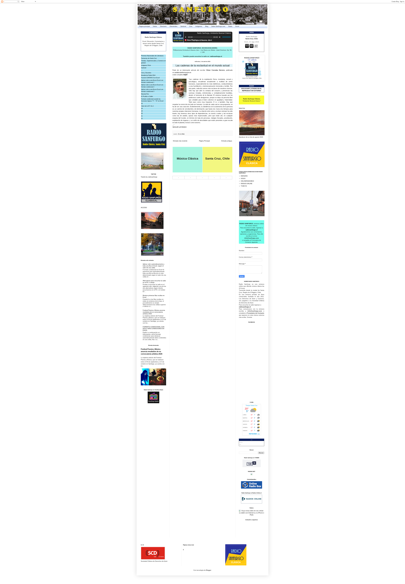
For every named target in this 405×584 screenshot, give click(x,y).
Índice (155, 26)
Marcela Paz (145, 94)
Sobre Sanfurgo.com (218, 26)
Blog (206, 26)
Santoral (183, 26)
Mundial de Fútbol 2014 (148, 75)
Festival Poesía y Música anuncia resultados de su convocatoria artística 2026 (154, 312)
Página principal (144, 26)
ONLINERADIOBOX (247, 181)
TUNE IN (244, 186)
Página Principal (204, 141)
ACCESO (144, 207)
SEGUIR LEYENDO (179, 127)
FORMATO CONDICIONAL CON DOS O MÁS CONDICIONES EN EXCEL (153, 328)
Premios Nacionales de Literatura (152, 56)
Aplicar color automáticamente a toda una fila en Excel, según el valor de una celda (153, 265)
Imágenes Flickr (146, 65)
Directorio (163, 26)
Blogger (208, 570)
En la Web (181, 134)
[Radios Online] (251, 488)
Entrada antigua (226, 141)
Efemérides (173, 26)
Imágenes (198, 26)
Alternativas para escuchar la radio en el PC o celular (154, 281)
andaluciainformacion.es (183, 72)
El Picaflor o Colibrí (147, 96)
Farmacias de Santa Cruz (149, 58)
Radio (230, 26)
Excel (237, 26)
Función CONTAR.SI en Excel (150, 78)
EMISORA (244, 176)
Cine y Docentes (146, 73)
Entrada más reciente (180, 141)
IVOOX (243, 178)
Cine (190, 26)
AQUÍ (185, 75)
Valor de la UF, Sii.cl (147, 106)
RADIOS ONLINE (246, 183)
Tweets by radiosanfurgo (149, 177)
